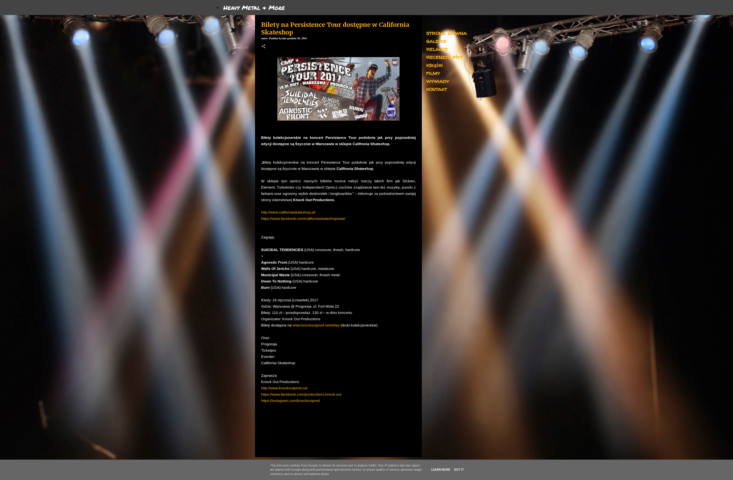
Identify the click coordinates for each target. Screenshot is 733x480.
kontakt (436, 89)
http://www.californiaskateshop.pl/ (288, 212)
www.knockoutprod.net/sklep (316, 325)
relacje (437, 49)
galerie (436, 41)
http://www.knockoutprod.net (284, 388)
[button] (263, 47)
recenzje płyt (444, 57)
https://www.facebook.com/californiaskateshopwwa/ (303, 219)
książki (434, 65)
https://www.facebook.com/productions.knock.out (301, 394)
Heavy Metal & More (254, 7)
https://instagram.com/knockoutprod (290, 401)
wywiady (437, 81)
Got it (459, 469)
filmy (433, 73)
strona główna (446, 33)
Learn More (440, 469)
